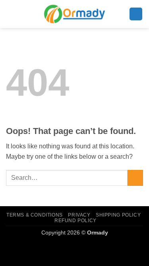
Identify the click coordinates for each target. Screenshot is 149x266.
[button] (136, 14)
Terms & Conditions (34, 215)
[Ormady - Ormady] (75, 14)
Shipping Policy (118, 215)
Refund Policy (75, 220)
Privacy (79, 215)
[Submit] (135, 177)
